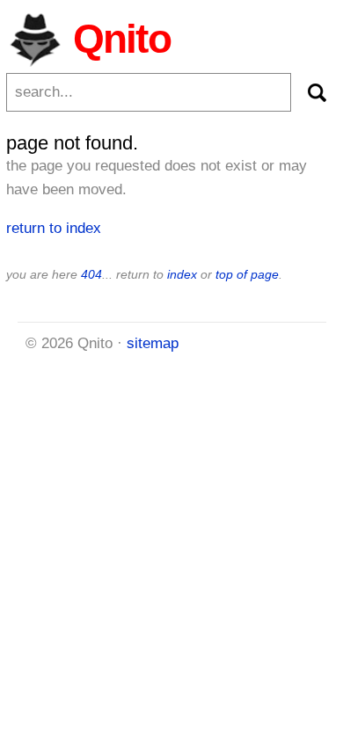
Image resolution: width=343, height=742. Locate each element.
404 (91, 274)
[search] (316, 92)
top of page (247, 274)
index (182, 274)
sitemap (153, 343)
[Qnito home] (34, 39)
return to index (53, 228)
